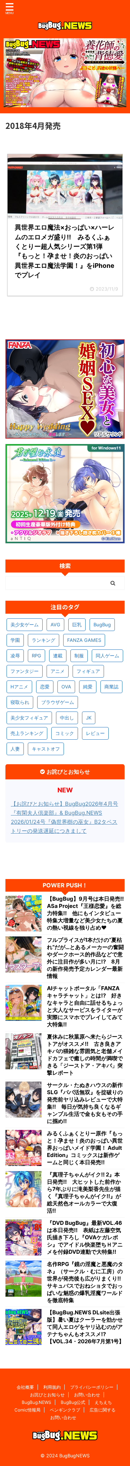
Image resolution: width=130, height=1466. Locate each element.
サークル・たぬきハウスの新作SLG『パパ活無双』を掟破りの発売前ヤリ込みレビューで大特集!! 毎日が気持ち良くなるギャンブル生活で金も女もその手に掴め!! (85, 1103)
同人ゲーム (107, 655)
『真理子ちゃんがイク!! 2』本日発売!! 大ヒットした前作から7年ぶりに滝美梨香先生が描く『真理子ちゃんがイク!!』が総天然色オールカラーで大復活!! (84, 1192)
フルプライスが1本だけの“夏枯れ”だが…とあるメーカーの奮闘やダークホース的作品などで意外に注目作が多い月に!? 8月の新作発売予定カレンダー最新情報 (85, 957)
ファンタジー (24, 671)
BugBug (102, 624)
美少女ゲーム (24, 624)
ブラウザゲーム (57, 702)
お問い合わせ (87, 1394)
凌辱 (15, 655)
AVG (55, 624)
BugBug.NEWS (36, 1402)
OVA (66, 687)
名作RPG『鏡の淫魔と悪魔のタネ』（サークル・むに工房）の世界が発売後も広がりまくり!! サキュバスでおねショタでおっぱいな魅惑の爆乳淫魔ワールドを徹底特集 (86, 1282)
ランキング (43, 640)
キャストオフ (46, 749)
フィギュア (88, 671)
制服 (79, 655)
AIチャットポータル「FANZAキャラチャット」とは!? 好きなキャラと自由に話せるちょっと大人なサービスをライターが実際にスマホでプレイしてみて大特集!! (85, 1006)
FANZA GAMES (84, 640)
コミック (64, 733)
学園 (15, 640)
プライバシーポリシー (91, 1387)
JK (88, 718)
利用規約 (52, 1387)
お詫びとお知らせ (47, 1394)
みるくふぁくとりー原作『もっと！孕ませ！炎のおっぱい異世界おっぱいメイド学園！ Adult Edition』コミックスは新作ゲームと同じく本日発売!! (85, 1148)
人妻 (15, 749)
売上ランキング (26, 733)
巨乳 (77, 624)
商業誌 (111, 687)
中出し (67, 718)
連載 (57, 655)
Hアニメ (19, 687)
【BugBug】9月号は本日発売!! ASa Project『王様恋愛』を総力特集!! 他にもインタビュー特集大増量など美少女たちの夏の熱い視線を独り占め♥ (86, 913)
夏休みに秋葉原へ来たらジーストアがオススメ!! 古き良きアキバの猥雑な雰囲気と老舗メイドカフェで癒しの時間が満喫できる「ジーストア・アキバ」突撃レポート (85, 1054)
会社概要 (25, 1387)
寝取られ (19, 702)
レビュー (95, 733)
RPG (36, 655)
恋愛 (44, 687)
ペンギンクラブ (65, 1410)
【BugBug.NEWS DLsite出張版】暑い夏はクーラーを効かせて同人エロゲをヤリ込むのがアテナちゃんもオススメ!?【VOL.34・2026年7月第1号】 (85, 1327)
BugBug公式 (73, 1402)
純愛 (87, 687)
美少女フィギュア (29, 718)
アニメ (58, 671)
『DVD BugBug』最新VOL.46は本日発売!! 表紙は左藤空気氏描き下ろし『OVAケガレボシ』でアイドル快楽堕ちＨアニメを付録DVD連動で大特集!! (85, 1237)
